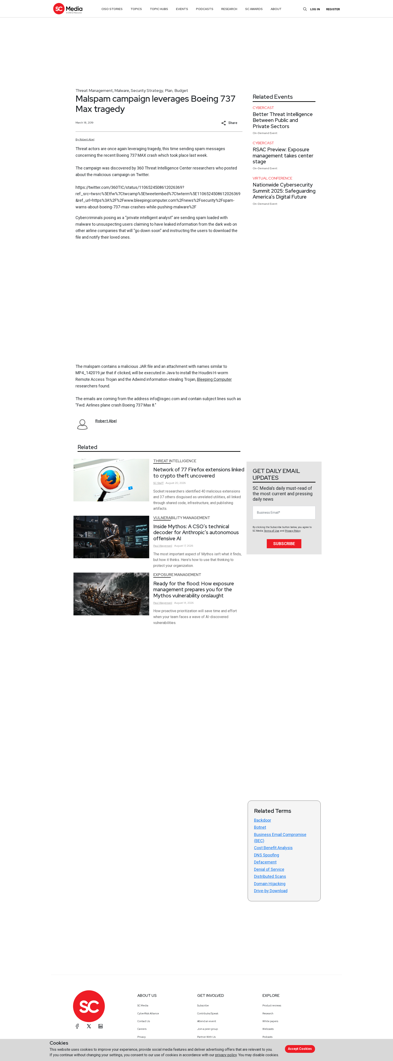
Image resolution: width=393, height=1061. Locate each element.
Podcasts (267, 1036)
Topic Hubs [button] (159, 9)
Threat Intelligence (174, 461)
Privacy (141, 1036)
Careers (141, 1029)
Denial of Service (269, 869)
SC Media (142, 1005)
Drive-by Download (270, 890)
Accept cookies (300, 1049)
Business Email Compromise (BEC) (280, 837)
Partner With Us (206, 1036)
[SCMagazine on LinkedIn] (100, 1026)
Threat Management (94, 90)
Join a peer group (207, 1029)
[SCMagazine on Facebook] (77, 1026)
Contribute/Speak (207, 1013)
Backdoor (262, 820)
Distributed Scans (270, 876)
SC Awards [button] (254, 9)
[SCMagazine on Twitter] (89, 1026)
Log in (315, 9)
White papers (270, 1021)
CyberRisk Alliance (148, 1013)
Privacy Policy (292, 530)
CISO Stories (112, 9)
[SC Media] (67, 8)
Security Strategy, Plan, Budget (159, 90)
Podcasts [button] (204, 9)
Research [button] (229, 9)
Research (267, 1013)
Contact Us (143, 1021)
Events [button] (182, 9)
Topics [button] (136, 9)
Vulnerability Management (181, 517)
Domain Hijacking (269, 883)
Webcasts (268, 1029)
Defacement (265, 862)
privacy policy (226, 1055)
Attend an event (206, 1021)
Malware (121, 90)
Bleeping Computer (214, 379)
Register (333, 9)
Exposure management (177, 574)
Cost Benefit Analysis (273, 847)
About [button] (276, 9)
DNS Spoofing (266, 855)
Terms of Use (271, 530)
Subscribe (284, 543)
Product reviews (271, 1005)
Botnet (260, 827)
